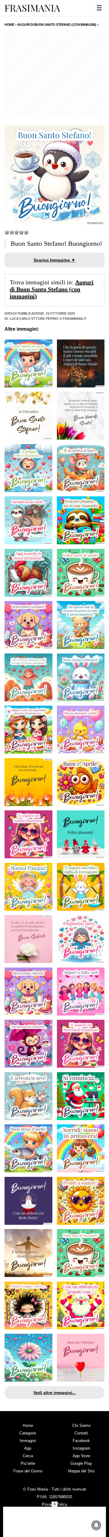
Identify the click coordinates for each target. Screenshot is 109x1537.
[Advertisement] (54, 74)
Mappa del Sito (81, 1471)
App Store (81, 1456)
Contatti (81, 1433)
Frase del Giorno (27, 1471)
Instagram (81, 1448)
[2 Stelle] (11, 232)
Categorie (27, 1433)
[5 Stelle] (26, 232)
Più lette (28, 1463)
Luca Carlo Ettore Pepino (34, 318)
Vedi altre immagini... (54, 1392)
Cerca (28, 1456)
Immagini (28, 1440)
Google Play (81, 1463)
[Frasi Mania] (32, 8)
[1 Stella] (7, 232)
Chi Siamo (81, 1425)
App (27, 1448)
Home (28, 1425)
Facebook (81, 1440)
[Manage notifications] (96, 1525)
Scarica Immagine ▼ (54, 260)
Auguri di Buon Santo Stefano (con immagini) (52, 289)
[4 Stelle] (21, 232)
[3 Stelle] (16, 232)
